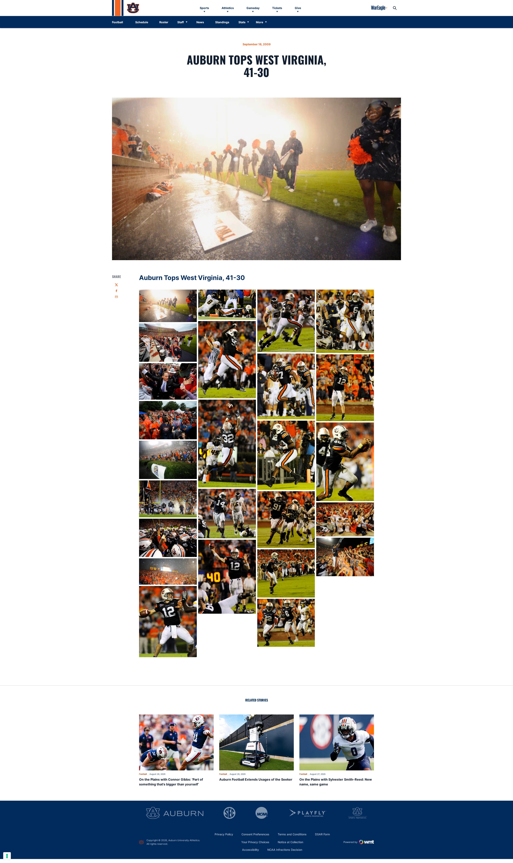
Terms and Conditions (292, 834)
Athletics (228, 8)
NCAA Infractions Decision (284, 849)
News (200, 22)
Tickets (277, 8)
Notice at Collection (290, 842)
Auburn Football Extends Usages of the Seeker (255, 779)
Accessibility (250, 849)
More (259, 22)
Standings (222, 22)
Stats (241, 22)
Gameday (253, 8)
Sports (204, 8)
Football (143, 774)
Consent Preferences (255, 834)
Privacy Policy (224, 834)
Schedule (141, 22)
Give (298, 8)
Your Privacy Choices (255, 842)
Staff (180, 22)
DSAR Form (322, 834)
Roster (163, 22)
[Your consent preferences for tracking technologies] (7, 856)
